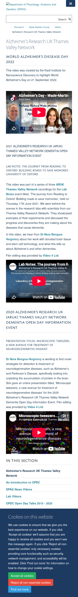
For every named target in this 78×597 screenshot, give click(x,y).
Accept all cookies (22, 576)
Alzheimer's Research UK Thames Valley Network (33, 473)
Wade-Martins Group (39, 27)
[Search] (69, 19)
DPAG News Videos (19, 489)
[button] (70, 3)
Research (19, 27)
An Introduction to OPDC (23, 482)
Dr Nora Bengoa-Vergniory (24, 359)
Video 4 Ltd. (51, 255)
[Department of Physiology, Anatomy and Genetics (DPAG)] (33, 5)
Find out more (20, 589)
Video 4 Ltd (35, 407)
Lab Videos (13, 496)
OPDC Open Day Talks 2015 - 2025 (29, 503)
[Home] (9, 27)
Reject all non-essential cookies (31, 582)
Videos (58, 27)
